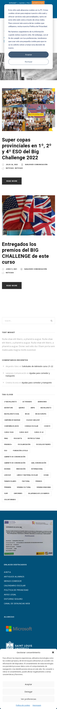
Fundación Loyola (20, 450)
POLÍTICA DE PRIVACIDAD (16, 590)
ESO (5, 450)
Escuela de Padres (43, 444)
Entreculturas (34, 438)
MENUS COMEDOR (12, 581)
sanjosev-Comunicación (36, 164)
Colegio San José (33, 420)
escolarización (24, 444)
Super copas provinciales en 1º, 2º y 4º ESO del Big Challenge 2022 (26, 148)
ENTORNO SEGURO (13, 599)
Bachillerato (46, 408)
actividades (27, 402)
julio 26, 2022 (12, 164)
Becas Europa (40, 414)
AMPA (33, 408)
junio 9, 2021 (11, 269)
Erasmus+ (8, 444)
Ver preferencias (28, 699)
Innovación (20, 469)
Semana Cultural (24, 487)
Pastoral (26, 481)
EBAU (6, 438)
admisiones (42, 402)
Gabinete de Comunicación (14, 457)
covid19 (47, 426)
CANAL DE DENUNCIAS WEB (17, 603)
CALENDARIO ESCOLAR (14, 585)
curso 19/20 (8, 432)
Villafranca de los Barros (38, 493)
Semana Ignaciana (44, 487)
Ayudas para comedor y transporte (37, 382)
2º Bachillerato (10, 402)
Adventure (8, 408)
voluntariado (10, 499)
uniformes (18, 493)
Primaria (7, 487)
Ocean (46, 475)
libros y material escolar (27, 475)
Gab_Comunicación (38, 463)
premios (39, 481)
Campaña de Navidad (12, 420)
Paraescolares (10, 481)
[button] (53, 652)
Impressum (37, 705)
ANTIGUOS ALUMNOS (14, 576)
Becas (27, 414)
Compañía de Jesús (11, 426)
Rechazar (28, 61)
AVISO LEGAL (10, 594)
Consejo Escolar (31, 426)
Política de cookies (23, 705)
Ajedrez (22, 408)
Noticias (10, 168)
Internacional (37, 469)
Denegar (28, 691)
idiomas (7, 469)
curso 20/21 (23, 432)
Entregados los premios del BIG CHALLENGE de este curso (25, 253)
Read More (11, 181)
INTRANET (13, 3)
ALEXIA (22, 3)
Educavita (18, 438)
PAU (28, 3)
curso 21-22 (38, 432)
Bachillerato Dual (11, 414)
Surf (6, 493)
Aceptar (28, 54)
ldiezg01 (7, 475)
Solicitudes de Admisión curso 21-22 (37, 366)
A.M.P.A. (7, 572)
